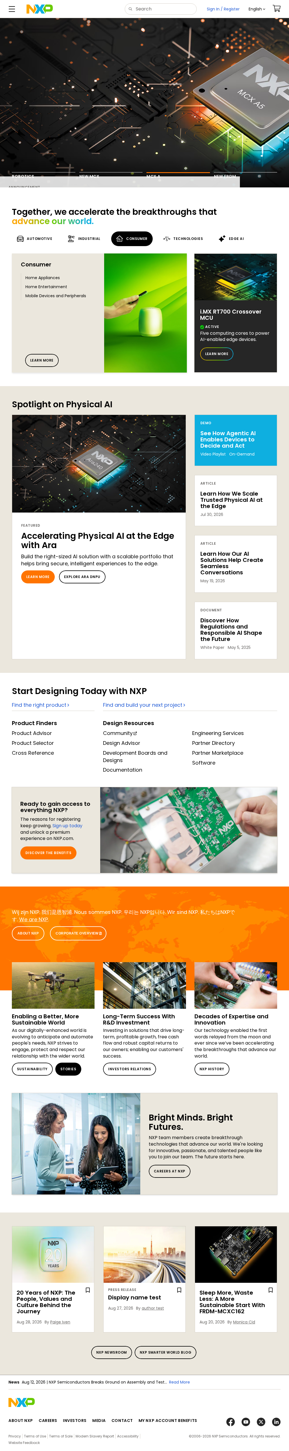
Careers (48, 1420)
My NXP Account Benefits (168, 1420)
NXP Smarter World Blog (166, 1352)
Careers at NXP (169, 1171)
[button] (257, 9)
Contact (122, 1420)
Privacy (14, 1436)
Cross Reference (33, 752)
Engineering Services (218, 733)
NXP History (212, 1069)
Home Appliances (42, 278)
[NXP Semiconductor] (40, 9)
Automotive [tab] (39, 238)
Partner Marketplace (217, 752)
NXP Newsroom (111, 1352)
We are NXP (33, 919)
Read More (179, 1382)
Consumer (36, 264)
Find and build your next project (142, 704)
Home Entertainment (46, 287)
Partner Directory (213, 743)
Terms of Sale (61, 1436)
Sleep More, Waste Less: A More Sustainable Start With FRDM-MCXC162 (232, 1302)
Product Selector (33, 743)
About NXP (28, 933)
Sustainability (32, 1069)
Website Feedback (24, 1442)
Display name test (134, 1297)
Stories (68, 1069)
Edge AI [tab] (236, 238)
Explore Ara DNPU (82, 576)
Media (99, 1420)
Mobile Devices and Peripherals (55, 296)
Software (203, 762)
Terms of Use (35, 1436)
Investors (75, 1420)
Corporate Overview (77, 933)
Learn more (42, 360)
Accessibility (128, 1436)
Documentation (122, 769)
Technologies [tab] (188, 238)
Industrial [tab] (89, 238)
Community (118, 733)
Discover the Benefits (48, 852)
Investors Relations (129, 1069)
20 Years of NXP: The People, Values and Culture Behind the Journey (46, 1302)
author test (153, 1308)
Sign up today (67, 825)
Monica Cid (244, 1322)
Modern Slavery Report (95, 1436)
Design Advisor (121, 743)
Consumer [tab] (137, 238)
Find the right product (39, 704)
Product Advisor (32, 733)
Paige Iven (60, 1322)
